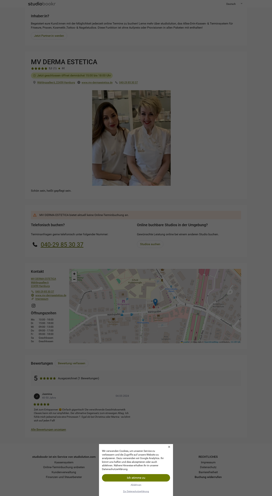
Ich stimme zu (136, 477)
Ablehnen (136, 484)
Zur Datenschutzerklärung (136, 491)
